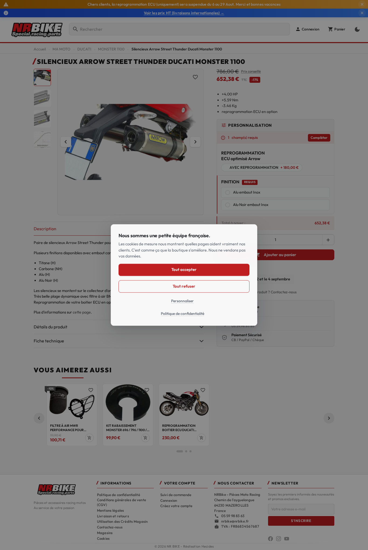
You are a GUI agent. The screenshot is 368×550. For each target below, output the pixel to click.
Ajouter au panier (276, 254)
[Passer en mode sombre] (356, 29)
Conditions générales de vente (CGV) (121, 502)
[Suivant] (195, 141)
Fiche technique (49, 340)
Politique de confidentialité (118, 495)
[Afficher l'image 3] (42, 119)
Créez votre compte (176, 506)
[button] (307, 29)
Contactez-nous (110, 527)
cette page (82, 312)
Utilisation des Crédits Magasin (122, 521)
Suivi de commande (175, 495)
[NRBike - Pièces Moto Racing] (62, 489)
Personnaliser (182, 300)
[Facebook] (270, 538)
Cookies (103, 538)
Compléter (319, 137)
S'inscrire (301, 520)
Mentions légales (110, 510)
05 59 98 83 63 (232, 516)
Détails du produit (50, 326)
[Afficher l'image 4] (42, 139)
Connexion (168, 500)
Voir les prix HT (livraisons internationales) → (184, 13)
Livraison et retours (113, 516)
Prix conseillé (251, 71)
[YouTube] (286, 538)
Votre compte (180, 483)
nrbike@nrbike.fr (235, 521)
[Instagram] (278, 538)
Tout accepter (183, 269)
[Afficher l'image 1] (42, 77)
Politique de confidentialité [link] (182, 313)
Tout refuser (184, 286)
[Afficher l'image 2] (42, 98)
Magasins (105, 533)
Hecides (208, 546)
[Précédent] (65, 141)
